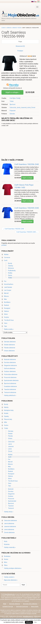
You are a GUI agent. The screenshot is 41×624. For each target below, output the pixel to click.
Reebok (6, 305)
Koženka (6, 544)
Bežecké (10, 489)
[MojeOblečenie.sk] (20, 14)
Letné (29, 107)
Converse (7, 257)
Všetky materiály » (10, 547)
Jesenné (23, 107)
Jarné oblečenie (9, 523)
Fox (5, 281)
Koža (5, 541)
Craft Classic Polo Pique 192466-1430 (23, 186)
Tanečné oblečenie (10, 389)
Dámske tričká (16, 27)
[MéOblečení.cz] (35, 1)
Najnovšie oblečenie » (11, 580)
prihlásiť (3, 245)
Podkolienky (12, 270)
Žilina (5, 565)
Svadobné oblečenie (10, 386)
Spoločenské (12, 501)
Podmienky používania (22, 606)
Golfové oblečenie (9, 368)
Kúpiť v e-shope (27, 178)
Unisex (10, 438)
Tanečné (11, 506)
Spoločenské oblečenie (11, 380)
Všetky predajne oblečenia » (13, 568)
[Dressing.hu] (38, 1)
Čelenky (10, 265)
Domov (3, 27)
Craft (11, 98)
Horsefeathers (8, 284)
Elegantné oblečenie (10, 365)
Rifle (5, 422)
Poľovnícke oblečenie (10, 374)
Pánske (10, 436)
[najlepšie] (35, 56)
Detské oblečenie (9, 344)
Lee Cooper (7, 290)
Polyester (13, 110)
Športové (12, 104)
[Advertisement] (18, 142)
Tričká (11, 101)
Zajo (5, 326)
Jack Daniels (8, 287)
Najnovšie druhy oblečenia (30, 604)
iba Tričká (17, 98)
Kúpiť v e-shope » (12, 92)
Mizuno (6, 296)
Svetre (6, 425)
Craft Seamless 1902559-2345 (26, 208)
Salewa (6, 311)
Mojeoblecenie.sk (28, 616)
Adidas (6, 254)
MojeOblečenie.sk (9, 594)
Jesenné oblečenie (10, 526)
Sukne (10, 275)
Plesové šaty (8, 419)
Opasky (6, 416)
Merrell (6, 293)
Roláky (10, 273)
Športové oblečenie (10, 383)
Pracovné (11, 498)
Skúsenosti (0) (20, 46)
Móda (4, 604)
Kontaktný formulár (8, 606)
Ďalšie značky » (9, 329)
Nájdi (23, 585)
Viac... (36, 622)
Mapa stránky (34, 606)
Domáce (10, 491)
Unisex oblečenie (9, 350)
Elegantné (11, 494)
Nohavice (11, 268)
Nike (5, 299)
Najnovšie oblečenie (14, 604)
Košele (6, 413)
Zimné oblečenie (9, 532)
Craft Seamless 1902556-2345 (26, 164)
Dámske (12, 113)
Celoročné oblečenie (10, 520)
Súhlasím (29, 622)
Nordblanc (7, 302)
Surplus (6, 317)
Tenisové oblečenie (10, 392)
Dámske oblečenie (10, 341)
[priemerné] (31, 56)
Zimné (33, 107)
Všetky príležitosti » (10, 395)
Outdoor (10, 496)
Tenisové (11, 508)
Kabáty (6, 407)
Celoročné (13, 107)
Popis (20, 41)
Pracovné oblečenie (10, 377)
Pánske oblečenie (9, 347)
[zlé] (30, 56)
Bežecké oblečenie (10, 359)
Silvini (6, 314)
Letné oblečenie (9, 529)
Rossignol (7, 308)
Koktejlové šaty (9, 410)
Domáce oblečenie (10, 362)
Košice (6, 559)
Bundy (10, 263)
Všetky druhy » (8, 511)
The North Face (9, 320)
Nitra (5, 562)
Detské (10, 433)
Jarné (18, 107)
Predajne (20, 51)
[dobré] (33, 56)
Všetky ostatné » (9, 577)
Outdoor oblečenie (10, 371)
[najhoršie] (28, 56)
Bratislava (7, 556)
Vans (5, 323)
